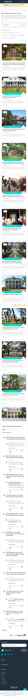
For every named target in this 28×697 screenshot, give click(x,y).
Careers (3, 679)
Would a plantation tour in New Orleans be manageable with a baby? (14, 613)
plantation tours (12, 521)
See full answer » (11, 447)
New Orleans (13, 9)
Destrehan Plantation (14, 484)
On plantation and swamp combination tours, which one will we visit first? (15, 534)
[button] (22, 450)
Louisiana (8, 9)
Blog (2, 676)
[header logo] (8, 1)
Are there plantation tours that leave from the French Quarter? (14, 496)
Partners (3, 674)
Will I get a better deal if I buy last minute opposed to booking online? (15, 438)
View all (4, 630)
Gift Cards (3, 681)
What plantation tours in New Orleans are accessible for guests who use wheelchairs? (15, 554)
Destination (3, 9)
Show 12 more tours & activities (13, 419)
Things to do (19, 9)
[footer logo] (14, 687)
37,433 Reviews (12, 5)
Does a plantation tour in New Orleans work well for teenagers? (15, 456)
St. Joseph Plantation (14, 482)
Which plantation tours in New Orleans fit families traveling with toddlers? (15, 476)
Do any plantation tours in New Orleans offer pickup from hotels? (15, 514)
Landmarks (3, 683)
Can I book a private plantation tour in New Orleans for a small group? (15, 573)
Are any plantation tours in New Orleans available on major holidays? (14, 593)
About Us (3, 672)
